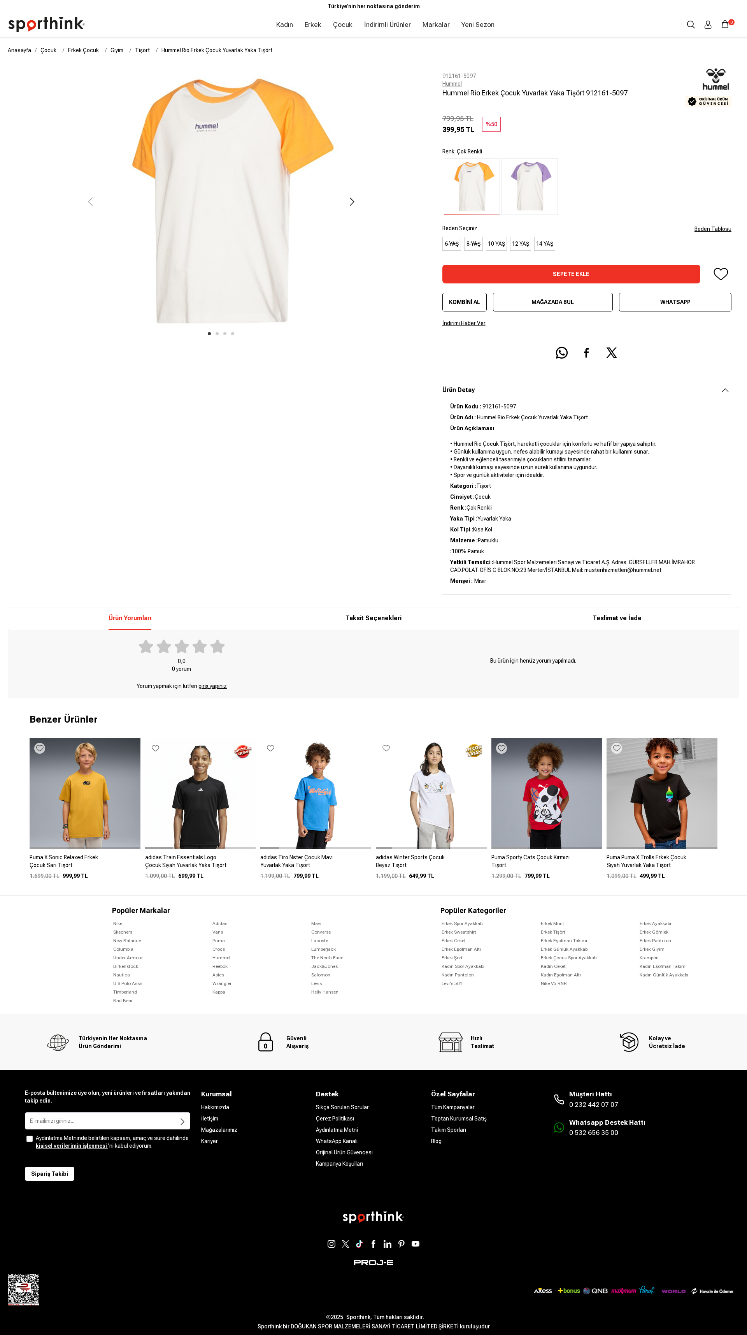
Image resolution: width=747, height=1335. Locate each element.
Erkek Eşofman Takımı (564, 940)
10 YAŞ (496, 244)
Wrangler (221, 983)
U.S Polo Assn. (128, 983)
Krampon (649, 957)
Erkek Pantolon (655, 940)
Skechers (122, 932)
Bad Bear (123, 1000)
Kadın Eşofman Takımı (663, 966)
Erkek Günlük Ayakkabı (565, 949)
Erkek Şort (452, 957)
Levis (316, 983)
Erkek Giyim (652, 949)
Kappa (218, 992)
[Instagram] (331, 1244)
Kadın (284, 24)
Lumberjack (323, 949)
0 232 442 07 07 (593, 1104)
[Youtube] (415, 1244)
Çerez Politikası (335, 1118)
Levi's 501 (452, 983)
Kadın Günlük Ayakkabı (664, 975)
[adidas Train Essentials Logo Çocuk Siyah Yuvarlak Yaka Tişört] (200, 864)
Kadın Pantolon (458, 975)
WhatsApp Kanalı (337, 1141)
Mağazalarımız (219, 1130)
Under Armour (128, 957)
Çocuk (342, 24)
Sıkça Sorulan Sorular (342, 1107)
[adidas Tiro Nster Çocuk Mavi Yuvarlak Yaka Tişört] (315, 864)
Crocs (218, 949)
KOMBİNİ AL (464, 302)
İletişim (209, 1118)
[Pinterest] (401, 1244)
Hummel (452, 84)
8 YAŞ (473, 244)
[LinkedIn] (387, 1244)
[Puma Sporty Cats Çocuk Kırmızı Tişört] (546, 864)
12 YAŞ (520, 244)
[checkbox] (29, 1139)
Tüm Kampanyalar (453, 1107)
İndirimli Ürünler (387, 24)
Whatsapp (675, 302)
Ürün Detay (458, 390)
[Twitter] (345, 1244)
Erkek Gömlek (654, 932)
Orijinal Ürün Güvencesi (344, 1152)
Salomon (320, 975)
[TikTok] (359, 1244)
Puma (218, 940)
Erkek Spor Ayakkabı (463, 923)
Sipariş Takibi (49, 1174)
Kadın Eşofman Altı (561, 975)
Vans (217, 932)
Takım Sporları (448, 1130)
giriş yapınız (212, 686)
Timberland (125, 992)
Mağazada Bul (552, 302)
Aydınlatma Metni (337, 1130)
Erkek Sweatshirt (459, 932)
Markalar (436, 24)
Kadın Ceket (553, 966)
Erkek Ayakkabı (655, 923)
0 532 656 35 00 (593, 1132)
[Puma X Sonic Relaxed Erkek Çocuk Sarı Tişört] (85, 864)
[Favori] (720, 274)
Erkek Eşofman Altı (461, 949)
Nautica (121, 975)
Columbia (123, 949)
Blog (436, 1141)
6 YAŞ (452, 244)
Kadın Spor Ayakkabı (463, 966)
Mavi (316, 923)
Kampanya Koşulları (339, 1164)
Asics (218, 975)
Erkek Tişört (553, 932)
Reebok (220, 966)
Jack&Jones (324, 966)
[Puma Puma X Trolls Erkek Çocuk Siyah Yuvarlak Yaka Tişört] (662, 864)
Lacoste (319, 940)
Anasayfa (19, 50)
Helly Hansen (324, 992)
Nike (117, 923)
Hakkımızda (215, 1107)
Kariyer (209, 1141)
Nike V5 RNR (554, 983)
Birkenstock (125, 966)
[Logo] (47, 24)
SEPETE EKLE (571, 274)
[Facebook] (373, 1244)
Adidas (219, 923)
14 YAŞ (544, 244)
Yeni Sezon (477, 24)
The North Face (327, 957)
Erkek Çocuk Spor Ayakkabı (569, 957)
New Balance (127, 940)
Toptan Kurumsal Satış (459, 1118)
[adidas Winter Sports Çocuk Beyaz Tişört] (431, 864)
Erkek (313, 24)
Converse (321, 932)
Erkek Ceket (454, 940)
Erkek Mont (552, 923)
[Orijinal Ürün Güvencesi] (708, 101)
